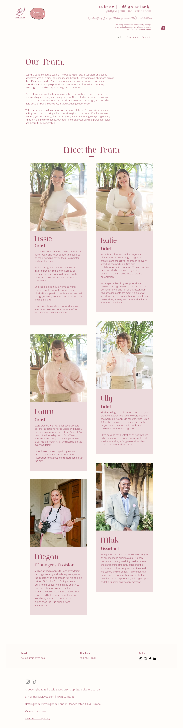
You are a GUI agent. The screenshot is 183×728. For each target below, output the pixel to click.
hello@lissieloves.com (33, 657)
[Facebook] (150, 659)
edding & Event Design (136, 6)
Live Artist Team (139, 11)
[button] (163, 27)
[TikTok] (34, 681)
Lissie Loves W (110, 6)
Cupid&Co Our (115, 11)
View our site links (36, 711)
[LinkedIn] (154, 659)
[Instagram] (27, 681)
